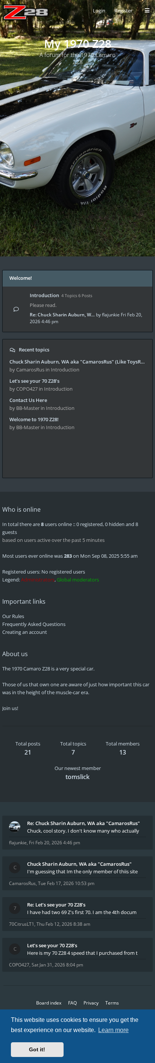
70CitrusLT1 (21, 924)
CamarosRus (22, 883)
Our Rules (13, 616)
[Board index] (25, 12)
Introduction (44, 295)
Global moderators (78, 579)
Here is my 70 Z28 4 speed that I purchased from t (82, 952)
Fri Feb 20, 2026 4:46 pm (54, 842)
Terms (112, 1003)
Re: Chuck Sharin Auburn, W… (62, 314)
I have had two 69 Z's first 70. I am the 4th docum (82, 912)
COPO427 (19, 965)
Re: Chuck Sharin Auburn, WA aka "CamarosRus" (83, 823)
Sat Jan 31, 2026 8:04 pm (57, 965)
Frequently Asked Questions (33, 624)
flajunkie (111, 314)
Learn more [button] (113, 1030)
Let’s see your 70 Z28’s (34, 380)
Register (123, 10)
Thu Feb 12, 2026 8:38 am (63, 924)
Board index (48, 1003)
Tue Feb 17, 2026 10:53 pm (66, 883)
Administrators (38, 579)
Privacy (91, 1003)
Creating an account (24, 632)
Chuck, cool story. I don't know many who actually (83, 830)
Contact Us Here (28, 400)
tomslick (77, 777)
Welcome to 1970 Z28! (34, 419)
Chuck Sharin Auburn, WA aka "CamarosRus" (79, 864)
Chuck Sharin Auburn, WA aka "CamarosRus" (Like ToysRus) (77, 361)
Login (99, 10)
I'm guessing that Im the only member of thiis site (82, 871)
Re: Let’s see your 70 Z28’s (56, 904)
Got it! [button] (37, 1049)
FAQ (72, 1003)
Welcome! (20, 278)
